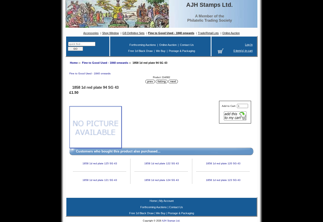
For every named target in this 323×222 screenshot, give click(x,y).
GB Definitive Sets (133, 33)
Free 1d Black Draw (140, 50)
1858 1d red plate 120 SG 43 (223, 163)
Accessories (91, 33)
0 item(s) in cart (243, 50)
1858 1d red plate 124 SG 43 (161, 180)
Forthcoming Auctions (142, 44)
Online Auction (231, 33)
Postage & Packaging (182, 50)
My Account (166, 200)
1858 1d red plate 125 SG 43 (100, 163)
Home (74, 62)
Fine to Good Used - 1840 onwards (105, 62)
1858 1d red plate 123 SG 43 (223, 180)
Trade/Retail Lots (208, 33)
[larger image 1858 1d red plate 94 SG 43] (95, 147)
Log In (249, 44)
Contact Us (187, 44)
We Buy (161, 50)
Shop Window (110, 33)
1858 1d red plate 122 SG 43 (161, 163)
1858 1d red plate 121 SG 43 (100, 180)
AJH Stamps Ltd (170, 220)
